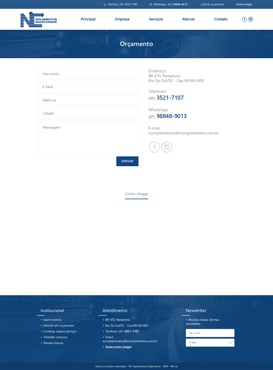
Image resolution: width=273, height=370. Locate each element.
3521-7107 (166, 97)
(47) (129, 4)
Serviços (156, 18)
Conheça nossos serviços (60, 331)
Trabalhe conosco (55, 337)
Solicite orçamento (212, 4)
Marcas (188, 18)
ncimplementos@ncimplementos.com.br (183, 132)
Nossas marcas (53, 343)
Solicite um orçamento (58, 325)
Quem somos (52, 320)
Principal (88, 18)
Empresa (122, 18)
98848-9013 (167, 115)
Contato (221, 18)
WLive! (174, 366)
